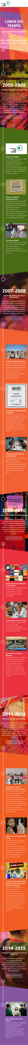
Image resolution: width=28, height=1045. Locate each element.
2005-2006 (5, 40)
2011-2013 (11, 43)
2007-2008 (16, 40)
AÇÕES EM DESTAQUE (14, 117)
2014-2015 (22, 43)
